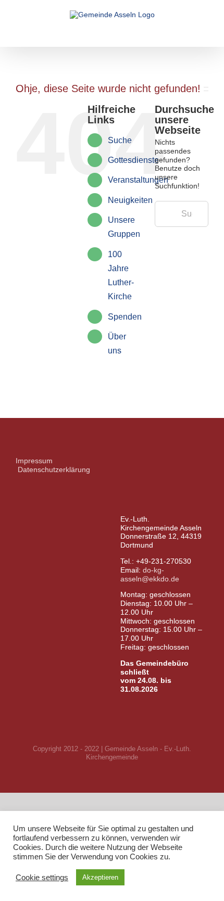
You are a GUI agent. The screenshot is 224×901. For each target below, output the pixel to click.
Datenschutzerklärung (54, 469)
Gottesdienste (133, 160)
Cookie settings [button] (42, 877)
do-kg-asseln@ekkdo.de (149, 574)
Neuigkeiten (130, 200)
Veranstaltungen (138, 179)
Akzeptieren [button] (100, 877)
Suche (120, 140)
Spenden (125, 316)
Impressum (34, 460)
